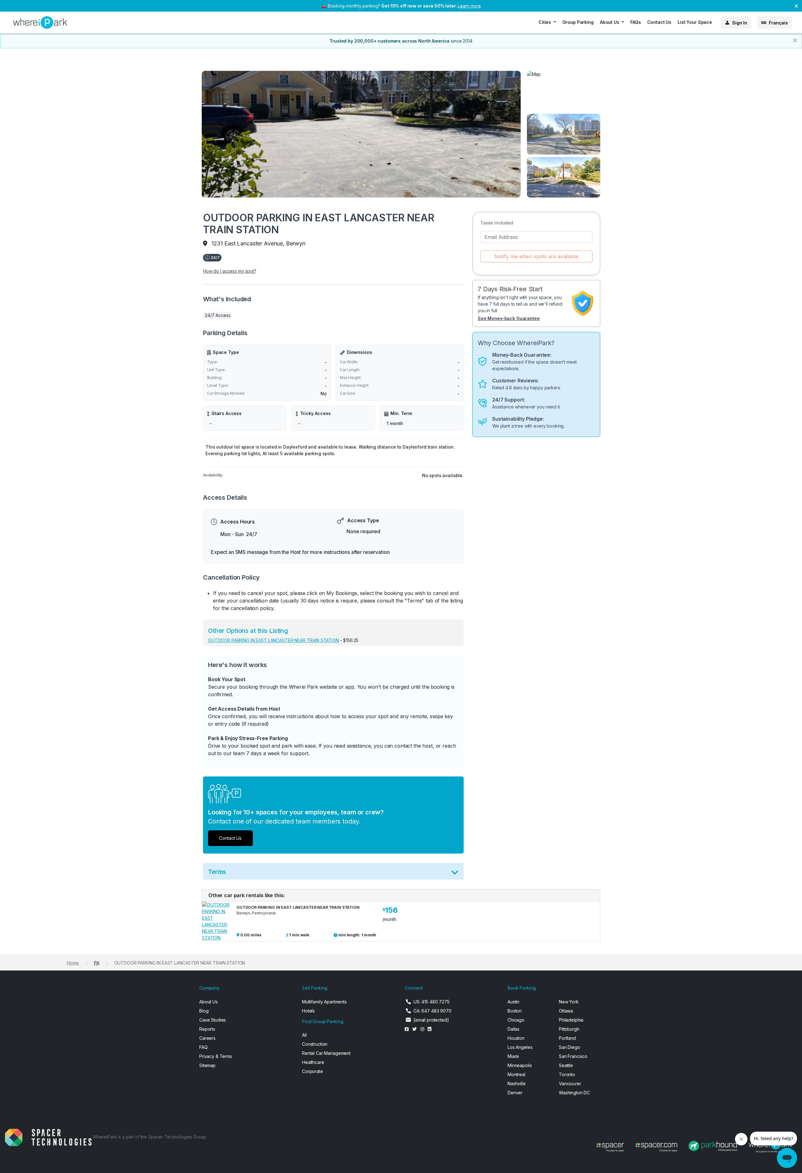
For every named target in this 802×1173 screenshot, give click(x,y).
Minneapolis (520, 1065)
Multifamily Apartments (324, 1001)
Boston (515, 1010)
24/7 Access (217, 315)
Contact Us (659, 22)
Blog (203, 1010)
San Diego (569, 1047)
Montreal (516, 1074)
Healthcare (313, 1062)
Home (73, 962)
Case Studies (212, 1020)
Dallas (513, 1029)
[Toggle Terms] (455, 873)
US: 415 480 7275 (432, 1001)
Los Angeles (520, 1047)
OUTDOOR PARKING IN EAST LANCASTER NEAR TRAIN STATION (273, 640)
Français (778, 22)
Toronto (567, 1074)
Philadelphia (571, 1020)
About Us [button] (610, 22)
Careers (207, 1038)
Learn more (469, 5)
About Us (208, 1001)
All (304, 1035)
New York (569, 1001)
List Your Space (695, 22)
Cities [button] (545, 22)
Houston (516, 1038)
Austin (513, 1001)
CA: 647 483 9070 (432, 1010)
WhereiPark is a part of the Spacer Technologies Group (149, 1136)
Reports (207, 1029)
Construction (314, 1044)
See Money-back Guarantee (509, 318)
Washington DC (574, 1092)
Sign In (739, 22)
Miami (513, 1056)
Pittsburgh (569, 1029)
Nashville (517, 1083)
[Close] (795, 40)
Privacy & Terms (215, 1056)
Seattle (566, 1065)
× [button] (796, 5)
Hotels (308, 1010)
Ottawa (566, 1010)
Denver (515, 1092)
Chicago (516, 1020)
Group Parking (578, 22)
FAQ (203, 1047)
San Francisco (573, 1056)
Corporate (312, 1071)
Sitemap (207, 1065)
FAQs (635, 22)
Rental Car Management (326, 1053)
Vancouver (570, 1083)
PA (96, 962)
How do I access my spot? (229, 271)
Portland (567, 1038)
